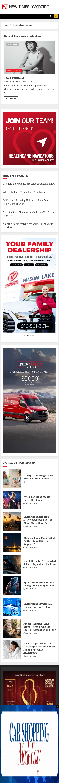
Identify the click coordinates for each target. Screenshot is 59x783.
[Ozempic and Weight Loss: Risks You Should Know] (12, 478)
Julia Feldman (14, 77)
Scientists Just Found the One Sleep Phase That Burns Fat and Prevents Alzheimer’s (39, 648)
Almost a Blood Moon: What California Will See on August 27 (39, 541)
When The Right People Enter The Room (24, 192)
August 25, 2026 (31, 503)
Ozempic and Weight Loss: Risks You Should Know (29, 183)
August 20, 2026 (31, 633)
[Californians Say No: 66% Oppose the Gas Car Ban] (12, 607)
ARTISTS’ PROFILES (14, 70)
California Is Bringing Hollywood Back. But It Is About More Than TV (37, 519)
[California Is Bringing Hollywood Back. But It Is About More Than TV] (12, 521)
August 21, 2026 (31, 610)
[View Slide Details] (29, 698)
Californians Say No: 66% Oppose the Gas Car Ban (37, 605)
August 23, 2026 (31, 568)
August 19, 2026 (30, 656)
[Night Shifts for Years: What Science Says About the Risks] (12, 564)
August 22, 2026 (31, 589)
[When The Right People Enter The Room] (12, 500)
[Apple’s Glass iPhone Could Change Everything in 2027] (12, 585)
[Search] (50, 16)
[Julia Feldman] (29, 57)
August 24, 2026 (31, 548)
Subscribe (56, 16)
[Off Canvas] (3, 16)
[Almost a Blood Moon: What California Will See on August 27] (12, 542)
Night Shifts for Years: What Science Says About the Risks (39, 563)
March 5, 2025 (30, 81)
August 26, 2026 (31, 482)
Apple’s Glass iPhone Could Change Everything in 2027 (38, 584)
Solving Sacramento (14, 81)
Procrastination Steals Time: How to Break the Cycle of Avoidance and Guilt (39, 626)
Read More (11, 98)
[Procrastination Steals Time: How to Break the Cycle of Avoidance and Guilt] (12, 628)
